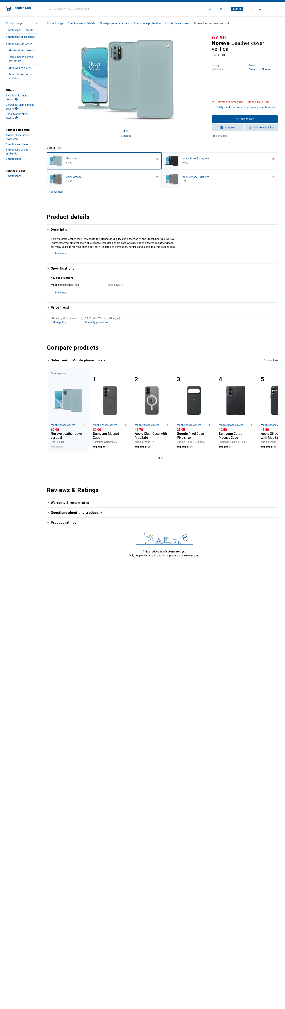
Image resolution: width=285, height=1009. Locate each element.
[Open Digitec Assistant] (252, 9)
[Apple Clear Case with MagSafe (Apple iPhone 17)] (152, 410)
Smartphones (13, 158)
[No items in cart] (275, 9)
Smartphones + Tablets (19, 30)
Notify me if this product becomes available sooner (246, 107)
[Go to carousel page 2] (162, 458)
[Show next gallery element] (206, 79)
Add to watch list (264, 127)
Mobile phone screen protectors (21, 58)
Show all (269, 360)
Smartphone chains (20, 67)
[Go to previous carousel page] (52, 410)
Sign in (237, 8)
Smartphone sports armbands (20, 76)
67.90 (219, 38)
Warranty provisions (96, 322)
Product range (14, 23)
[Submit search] (50, 9)
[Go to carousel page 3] (164, 458)
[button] (245, 102)
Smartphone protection (19, 43)
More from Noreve (259, 67)
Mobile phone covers (21, 50)
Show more (56, 191)
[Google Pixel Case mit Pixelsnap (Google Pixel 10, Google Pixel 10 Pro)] (194, 410)
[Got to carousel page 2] (127, 131)
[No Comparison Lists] (260, 9)
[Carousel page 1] (124, 131)
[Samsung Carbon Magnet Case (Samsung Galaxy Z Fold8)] (236, 410)
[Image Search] (209, 9)
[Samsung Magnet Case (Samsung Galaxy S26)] (110, 410)
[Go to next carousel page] (272, 410)
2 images (126, 135)
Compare (230, 127)
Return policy (58, 322)
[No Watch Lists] (267, 9)
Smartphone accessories (20, 36)
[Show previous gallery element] (46, 79)
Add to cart (247, 119)
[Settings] (221, 9)
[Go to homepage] (18, 8)
